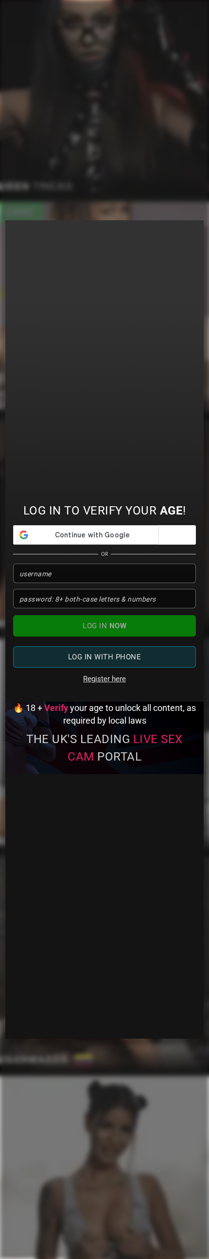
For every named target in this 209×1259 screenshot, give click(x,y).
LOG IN (104, 625)
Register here (104, 678)
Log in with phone (104, 657)
